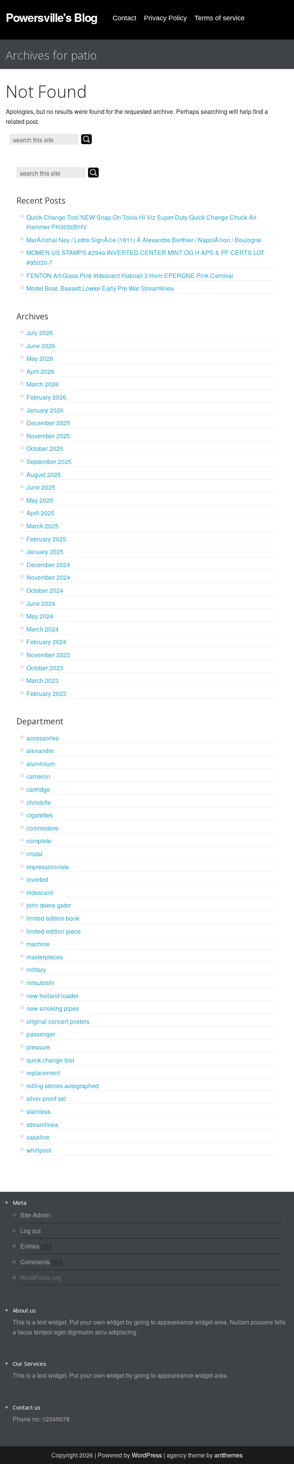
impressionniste (47, 866)
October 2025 (44, 448)
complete (38, 840)
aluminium (40, 763)
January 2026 (45, 410)
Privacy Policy (165, 18)
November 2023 (48, 654)
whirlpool (38, 1150)
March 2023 (42, 680)
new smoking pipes (52, 1008)
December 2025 (48, 422)
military (36, 969)
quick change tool (50, 1060)
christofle (38, 802)
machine (38, 943)
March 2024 (42, 629)
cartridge (38, 789)
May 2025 (39, 500)
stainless (38, 1111)
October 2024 (44, 590)
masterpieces (44, 956)
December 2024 (48, 564)
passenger (40, 1034)
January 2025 (45, 551)
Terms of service (219, 18)
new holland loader (52, 995)
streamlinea (42, 1124)
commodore (42, 828)
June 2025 (40, 487)
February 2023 (46, 693)
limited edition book (52, 918)
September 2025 (49, 461)
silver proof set (46, 1098)
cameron (38, 776)
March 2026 (42, 384)
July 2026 (39, 332)
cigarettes (39, 815)
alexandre (40, 750)
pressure (38, 1047)
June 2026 (40, 345)
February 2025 (46, 539)
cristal (34, 853)
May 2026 (39, 358)
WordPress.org (40, 1277)
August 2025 (43, 474)
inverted (37, 879)
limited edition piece (53, 931)
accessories (42, 738)
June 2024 (40, 603)
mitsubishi (40, 982)
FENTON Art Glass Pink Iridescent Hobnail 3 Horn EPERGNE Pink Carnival (129, 275)
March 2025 (42, 525)
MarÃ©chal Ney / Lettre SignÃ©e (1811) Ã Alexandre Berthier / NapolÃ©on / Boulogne (143, 239)
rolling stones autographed (62, 1085)
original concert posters (58, 1021)
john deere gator (48, 905)
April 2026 (40, 371)
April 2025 (40, 512)
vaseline (37, 1137)
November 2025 (48, 435)
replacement (43, 1072)
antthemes (228, 1455)
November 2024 (48, 577)
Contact (124, 18)
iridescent (39, 892)
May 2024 (39, 616)
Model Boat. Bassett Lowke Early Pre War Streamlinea (100, 288)
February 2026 (46, 397)
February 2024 (46, 641)
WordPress (147, 1455)
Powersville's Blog (51, 17)
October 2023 (44, 667)
